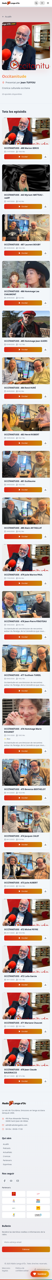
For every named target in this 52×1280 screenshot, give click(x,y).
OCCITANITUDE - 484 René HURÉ (20, 387)
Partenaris (7, 1160)
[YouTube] (11, 1180)
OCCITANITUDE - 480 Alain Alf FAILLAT (23, 528)
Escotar (25, 156)
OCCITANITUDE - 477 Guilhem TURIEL (22, 675)
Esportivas (7, 1164)
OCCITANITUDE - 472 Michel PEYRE (21, 929)
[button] (40, 1274)
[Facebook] (4, 1180)
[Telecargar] (45, 156)
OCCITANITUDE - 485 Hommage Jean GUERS (25, 341)
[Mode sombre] (36, 3)
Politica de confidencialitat (22, 1269)
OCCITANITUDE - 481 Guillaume (19, 481)
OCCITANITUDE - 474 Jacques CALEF (21, 836)
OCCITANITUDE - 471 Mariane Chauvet (23, 1022)
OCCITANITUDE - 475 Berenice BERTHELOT (25, 789)
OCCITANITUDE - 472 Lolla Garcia (20, 976)
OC (42, 3)
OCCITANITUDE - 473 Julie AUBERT (21, 882)
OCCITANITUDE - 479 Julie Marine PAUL (23, 574)
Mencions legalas (6, 1269)
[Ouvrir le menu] (48, 3)
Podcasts (6, 1148)
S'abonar (26, 1249)
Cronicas (6, 1156)
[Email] (17, 1180)
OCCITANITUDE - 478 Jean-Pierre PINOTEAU (25, 621)
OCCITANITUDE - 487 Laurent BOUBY (22, 244)
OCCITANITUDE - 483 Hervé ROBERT (21, 434)
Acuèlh (8, 16)
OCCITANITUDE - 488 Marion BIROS (21, 148)
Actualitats (7, 1152)
